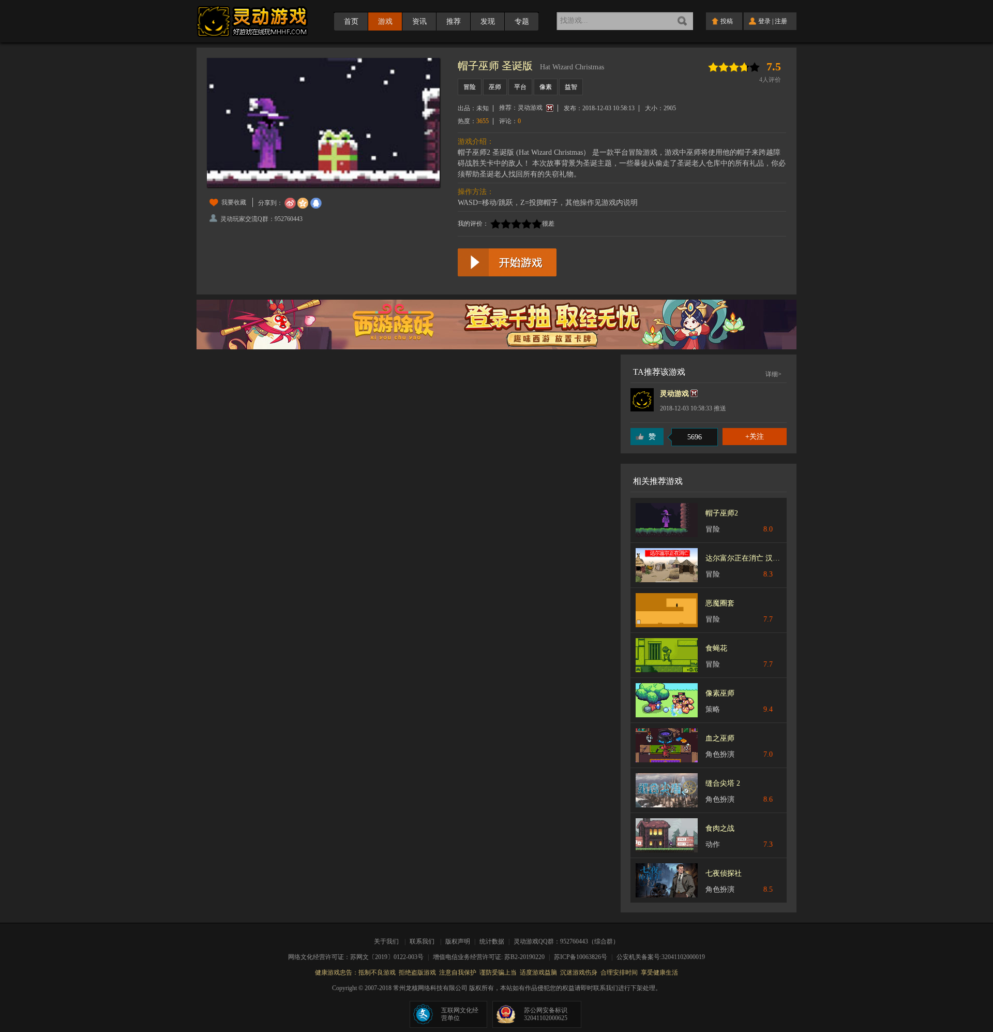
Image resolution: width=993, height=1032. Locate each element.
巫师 (495, 87)
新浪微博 (290, 203)
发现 (487, 21)
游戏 (385, 21)
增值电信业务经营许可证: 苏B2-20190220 (492, 957)
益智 (571, 87)
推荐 (453, 21)
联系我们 (422, 941)
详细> (773, 374)
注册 (781, 21)
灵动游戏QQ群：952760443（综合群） (566, 941)
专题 (522, 21)
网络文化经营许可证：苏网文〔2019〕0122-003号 (359, 957)
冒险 (469, 87)
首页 (351, 21)
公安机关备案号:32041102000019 (660, 957)
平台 (520, 87)
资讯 (419, 21)
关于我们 (388, 941)
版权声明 (457, 941)
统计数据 (492, 941)
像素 (545, 87)
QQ (316, 203)
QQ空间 (303, 203)
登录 (764, 21)
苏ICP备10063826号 (584, 957)
